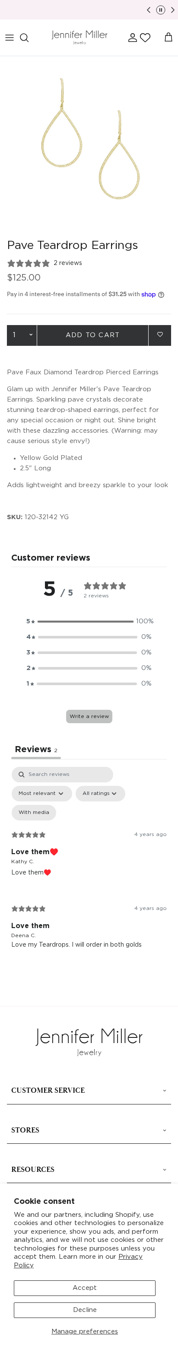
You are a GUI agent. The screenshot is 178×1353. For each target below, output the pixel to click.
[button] (145, 37)
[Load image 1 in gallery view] (89, 145)
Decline (85, 1310)
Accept (85, 1288)
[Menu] (9, 37)
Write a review (89, 716)
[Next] (173, 10)
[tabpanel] (89, 864)
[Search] (28, 37)
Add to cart (93, 335)
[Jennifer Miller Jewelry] (79, 37)
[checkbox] (34, 812)
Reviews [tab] (36, 749)
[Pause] (161, 10)
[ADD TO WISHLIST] (160, 335)
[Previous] (148, 10)
